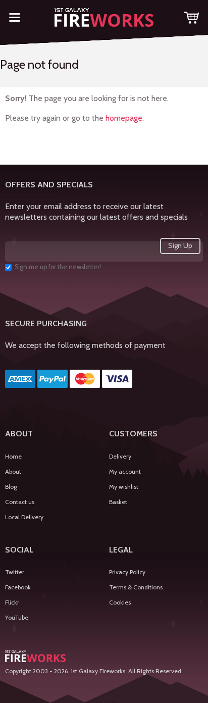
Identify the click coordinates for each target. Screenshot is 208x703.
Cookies (120, 602)
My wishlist (123, 486)
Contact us (19, 502)
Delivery (120, 456)
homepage (124, 118)
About (13, 471)
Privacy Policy (127, 572)
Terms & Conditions (136, 587)
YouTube (16, 617)
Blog (11, 486)
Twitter (14, 572)
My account (125, 471)
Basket (118, 502)
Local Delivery (24, 517)
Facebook (18, 587)
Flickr (12, 602)
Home (13, 456)
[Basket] (191, 19)
